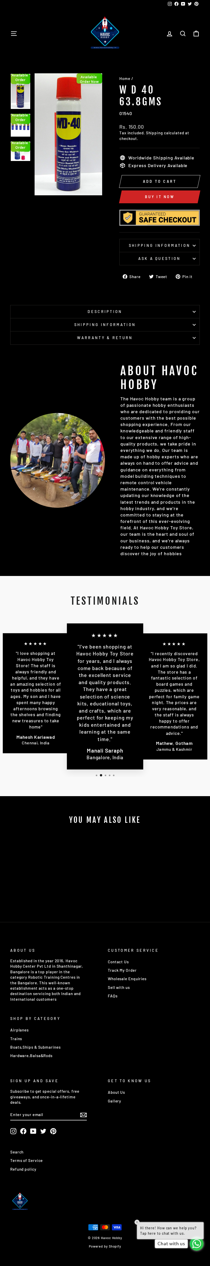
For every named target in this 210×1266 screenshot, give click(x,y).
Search (17, 1152)
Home (124, 78)
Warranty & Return (105, 338)
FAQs (113, 996)
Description (105, 311)
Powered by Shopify (105, 1246)
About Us (116, 1092)
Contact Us (118, 961)
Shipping (154, 132)
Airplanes (19, 1030)
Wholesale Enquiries (127, 978)
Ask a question (159, 258)
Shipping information (159, 245)
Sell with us (119, 987)
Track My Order (122, 970)
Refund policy (23, 1169)
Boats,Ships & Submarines (35, 1047)
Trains (16, 1038)
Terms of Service (26, 1160)
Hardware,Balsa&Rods (31, 1055)
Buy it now (160, 197)
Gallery (114, 1101)
